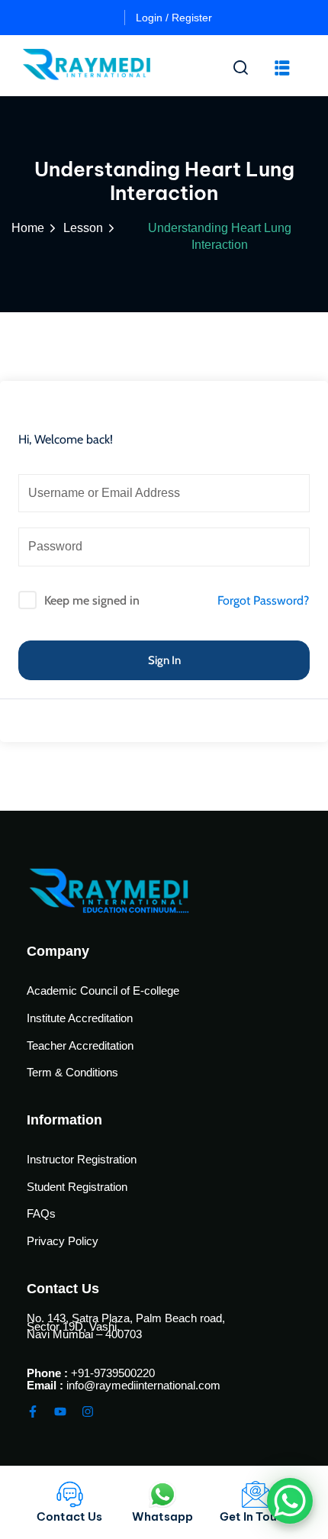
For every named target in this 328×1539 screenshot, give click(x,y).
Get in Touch (255, 1516)
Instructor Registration (82, 1159)
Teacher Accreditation (80, 1045)
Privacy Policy (62, 1240)
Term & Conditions (72, 1072)
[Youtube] (60, 1411)
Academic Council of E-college (103, 990)
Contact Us (69, 1516)
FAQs (41, 1213)
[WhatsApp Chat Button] (290, 1501)
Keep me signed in (92, 600)
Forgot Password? (263, 600)
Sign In (164, 660)
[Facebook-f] (33, 1411)
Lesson (83, 227)
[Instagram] (88, 1411)
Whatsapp (162, 1516)
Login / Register (174, 17)
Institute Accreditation (80, 1017)
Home (27, 227)
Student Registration (77, 1186)
